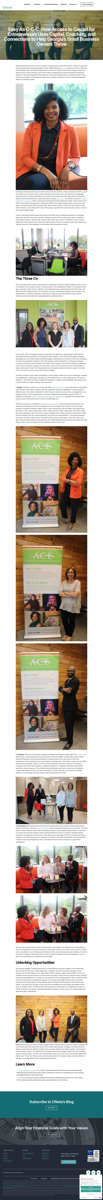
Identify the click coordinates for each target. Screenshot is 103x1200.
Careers (5, 1156)
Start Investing (51, 1135)
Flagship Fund (45, 1153)
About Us (5, 1153)
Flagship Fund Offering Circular (19, 1185)
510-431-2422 (8, 1161)
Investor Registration (28, 1153)
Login (24, 1156)
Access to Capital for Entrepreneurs (29, 1070)
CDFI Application (27, 1158)
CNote (21, 1077)
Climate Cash (45, 1158)
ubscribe (51, 1107)
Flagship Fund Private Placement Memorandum (75, 1185)
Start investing (68, 1162)
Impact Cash (45, 1156)
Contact (5, 1158)
